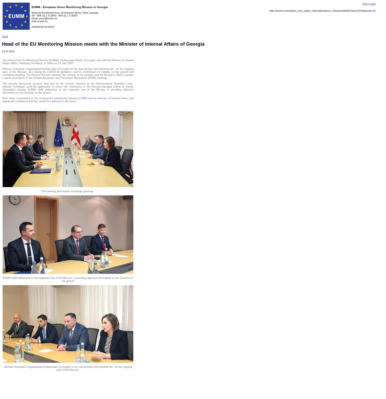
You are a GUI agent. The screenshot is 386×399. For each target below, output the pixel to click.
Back (5, 36)
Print (365, 4)
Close (372, 4)
